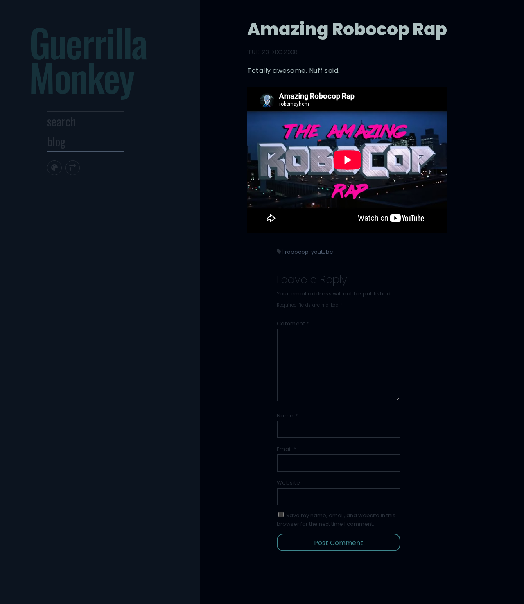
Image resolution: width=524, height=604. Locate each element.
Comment (293, 323)
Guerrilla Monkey (88, 59)
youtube (322, 252)
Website (288, 483)
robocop (297, 252)
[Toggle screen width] (73, 167)
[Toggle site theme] (54, 167)
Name (287, 415)
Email (286, 449)
